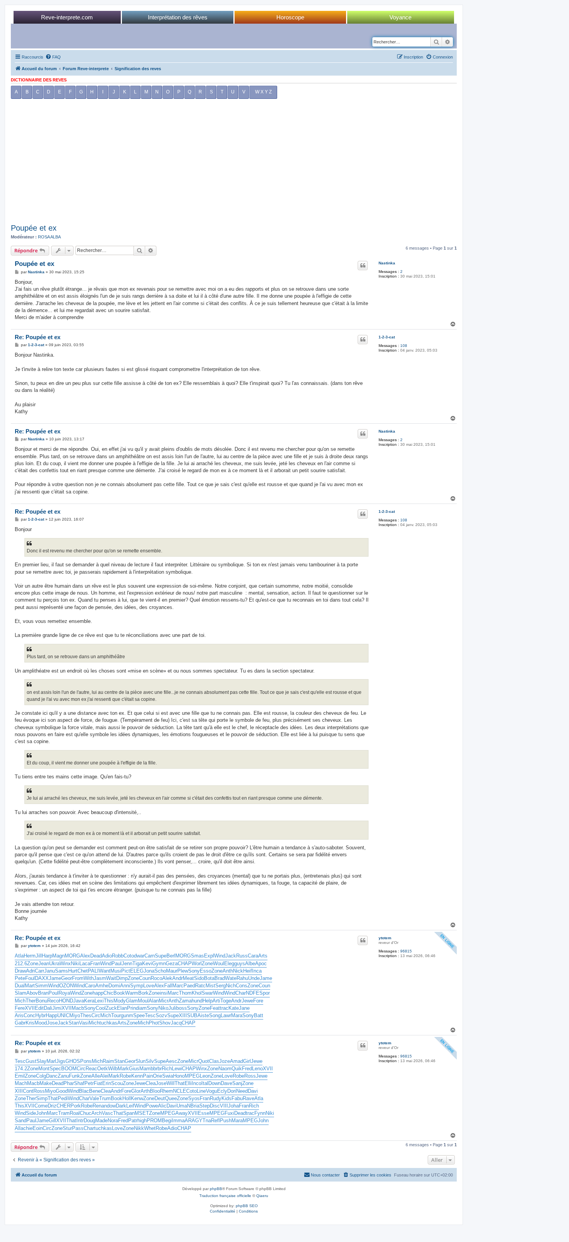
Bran (43, 993)
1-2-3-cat (387, 337)
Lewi (177, 1068)
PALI (93, 971)
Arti (216, 1001)
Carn (149, 956)
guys (239, 963)
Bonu (41, 1001)
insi (164, 993)
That (180, 1083)
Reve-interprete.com (67, 17)
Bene (95, 1091)
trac (224, 1008)
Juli (172, 1008)
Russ (242, 956)
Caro (90, 985)
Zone (32, 963)
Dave (226, 1083)
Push (225, 1120)
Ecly (222, 1091)
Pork (75, 1106)
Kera (89, 1001)
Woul (218, 963)
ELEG (137, 971)
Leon (205, 1076)
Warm (131, 993)
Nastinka (387, 263)
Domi (114, 985)
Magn (58, 956)
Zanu (63, 1076)
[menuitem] (53, 57)
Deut (159, 1098)
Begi (167, 1120)
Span (129, 1113)
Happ (51, 1015)
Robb (117, 956)
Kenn (137, 1076)
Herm (30, 956)
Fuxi (229, 1113)
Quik (236, 1068)
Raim (108, 1061)
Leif (130, 1106)
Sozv (161, 1015)
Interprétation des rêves (177, 17)
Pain (148, 1076)
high (142, 1120)
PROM (154, 1120)
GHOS (72, 1061)
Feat (215, 1008)
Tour (116, 1015)
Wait (111, 978)
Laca (84, 963)
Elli (188, 1083)
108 (403, 345)
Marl (51, 1061)
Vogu (211, 1091)
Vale (94, 1098)
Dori (231, 1091)
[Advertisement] (234, 163)
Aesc (171, 1061)
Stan (74, 1023)
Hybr (40, 1015)
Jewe (247, 1001)
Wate (231, 978)
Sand (20, 1120)
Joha (233, 1106)
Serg (220, 985)
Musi (115, 971)
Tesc (150, 1015)
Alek (167, 978)
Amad (236, 1061)
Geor (66, 978)
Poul (53, 993)
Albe (250, 963)
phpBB (216, 1189)
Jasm (100, 978)
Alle (95, 1076)
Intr (80, 1120)
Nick (238, 971)
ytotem (385, 938)
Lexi (99, 1001)
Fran (95, 963)
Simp (42, 1098)
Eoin (38, 1128)
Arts (262, 956)
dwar (139, 956)
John (41, 1113)
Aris (19, 1015)
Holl (126, 1098)
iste (205, 1015)
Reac (91, 1068)
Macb (78, 1008)
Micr (163, 1001)
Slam (20, 993)
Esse (203, 1113)
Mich (20, 1001)
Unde (254, 978)
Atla (19, 956)
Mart (30, 985)
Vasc (107, 1113)
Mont (44, 1068)
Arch (96, 1113)
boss (181, 1008)
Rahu (242, 978)
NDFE (252, 993)
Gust (31, 1061)
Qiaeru (262, 1196)
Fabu (237, 1098)
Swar (207, 993)
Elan (122, 1008)
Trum (105, 1098)
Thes (85, 1015)
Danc (52, 1076)
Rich (167, 1068)
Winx (65, 963)
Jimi (57, 1008)
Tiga (137, 963)
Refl (215, 1120)
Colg (41, 1076)
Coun (145, 978)
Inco (196, 1083)
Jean (43, 963)
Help (207, 1001)
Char (240, 993)
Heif (247, 971)
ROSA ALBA (49, 237)
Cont (28, 1091)
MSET (142, 1113)
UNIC (63, 1015)
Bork (143, 993)
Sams (61, 971)
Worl (197, 963)
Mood (40, 1023)
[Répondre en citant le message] (363, 265)
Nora (113, 1120)
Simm (41, 985)
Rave (248, 1098)
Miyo (74, 1015)
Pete (20, 978)
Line (201, 1091)
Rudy (215, 1098)
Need (242, 1091)
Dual (20, 985)
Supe (160, 956)
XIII (183, 1015)
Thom (185, 993)
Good (62, 1091)
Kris (30, 1023)
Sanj (237, 1083)
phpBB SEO (247, 1206)
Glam (132, 1001)
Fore (258, 1001)
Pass (78, 1128)
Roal (75, 1113)
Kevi (147, 963)
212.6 (21, 963)
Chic (108, 993)
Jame (55, 978)
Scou (117, 1083)
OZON (66, 985)
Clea (151, 1083)
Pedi (63, 1098)
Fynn (260, 1113)
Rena (98, 1106)
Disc (215, 1106)
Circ (95, 1015)
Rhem (166, 1091)
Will (170, 1083)
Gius (134, 1068)
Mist (210, 985)
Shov (165, 1023)
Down (214, 1083)
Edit (39, 1008)
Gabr (20, 1023)
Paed (189, 985)
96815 (406, 951)
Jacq (176, 1023)
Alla (19, 1128)
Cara (253, 956)
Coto (128, 956)
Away (181, 1113)
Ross (250, 1076)
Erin (106, 1083)
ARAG (192, 1120)
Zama (185, 1001)
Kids (226, 1098)
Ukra (54, 963)
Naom (224, 1068)
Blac (84, 1091)
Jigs (60, 1061)
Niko (163, 1008)
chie (28, 1128)
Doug (89, 1120)
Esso (205, 971)
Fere (20, 1008)
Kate (233, 1008)
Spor (264, 993)
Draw (20, 971)
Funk (74, 1076)
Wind (219, 956)
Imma (178, 1120)
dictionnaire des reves (39, 80)
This (108, 1001)
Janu (49, 971)
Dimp (122, 978)
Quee (171, 1098)
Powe (152, 1106)
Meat (188, 978)
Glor (136, 1091)
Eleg (229, 963)
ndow (110, 1106)
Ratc (200, 985)
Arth (145, 1091)
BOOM (69, 1068)
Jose (52, 1023)
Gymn (159, 963)
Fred (247, 1068)
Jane (244, 1008)
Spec (55, 1068)
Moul (143, 1001)
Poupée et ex (34, 228)
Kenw (137, 1098)
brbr (157, 1068)
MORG (72, 956)
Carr (39, 971)
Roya (64, 993)
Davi (253, 1091)
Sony (194, 971)
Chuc (85, 1113)
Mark (123, 1068)
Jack (230, 956)
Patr (132, 1120)
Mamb (146, 1068)
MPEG (192, 1076)
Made (101, 1120)
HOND (66, 1001)
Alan (154, 1001)
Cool (101, 1008)
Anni (125, 985)
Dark (121, 1106)
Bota (209, 978)
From (78, 978)
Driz (52, 1106)
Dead (96, 956)
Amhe (101, 985)
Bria (194, 1106)
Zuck (111, 1008)
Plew (182, 971)
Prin (131, 1008)
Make (45, 1083)
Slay (41, 1061)
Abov (32, 993)
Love (148, 985)
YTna (205, 1120)
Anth (228, 971)
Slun (140, 1061)
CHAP (185, 963)
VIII (224, 1106)
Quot (203, 1061)
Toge (225, 1001)
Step (204, 1106)
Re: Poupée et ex (37, 337)
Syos (194, 1098)
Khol (197, 993)
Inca (257, 971)
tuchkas (108, 1023)
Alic (162, 1106)
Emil (20, 1076)
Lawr (226, 1015)
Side (31, 1113)
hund (197, 1001)
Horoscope (290, 17)
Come (41, 1106)
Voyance (400, 17)
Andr (177, 978)
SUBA (194, 1015)
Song (215, 1015)
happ (98, 993)
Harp (47, 956)
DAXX (42, 978)
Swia (167, 1076)
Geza (172, 963)
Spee (139, 1015)
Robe (125, 1076)
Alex (85, 956)
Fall (168, 985)
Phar (68, 1083)
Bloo (155, 1091)
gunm (127, 1015)
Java (78, 1001)
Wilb (113, 1068)
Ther (31, 1001)
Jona (149, 971)
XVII (30, 1008)
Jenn (127, 963)
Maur (171, 971)
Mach (21, 1083)
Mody (119, 1001)
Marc (177, 985)
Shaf (79, 1083)
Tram (64, 1113)
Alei (104, 1076)
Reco (53, 1001)
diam (141, 1008)
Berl (170, 956)
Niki (75, 963)
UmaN (183, 1106)
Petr (89, 1083)
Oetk (102, 1068)
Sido (199, 978)
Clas (214, 1061)
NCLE (179, 1091)
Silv (150, 1061)
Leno (257, 1068)
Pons (86, 1061)
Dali (48, 1008)
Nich (231, 985)
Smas (197, 956)
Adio (107, 956)
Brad (219, 978)
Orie (157, 1076)
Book (119, 993)
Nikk (139, 1128)
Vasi (84, 1023)
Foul (30, 978)
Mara (236, 1015)
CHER (63, 1106)
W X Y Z (263, 92)
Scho (160, 971)
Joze (224, 1061)
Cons (241, 985)
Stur (67, 1128)
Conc (29, 1015)
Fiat (98, 1083)
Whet (150, 1128)
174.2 (21, 1068)
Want (104, 971)
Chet (82, 971)
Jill (39, 956)
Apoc (261, 963)
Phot (154, 1023)
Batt (258, 1015)
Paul (116, 963)
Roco (156, 978)
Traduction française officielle (225, 1196)
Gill (52, 1120)
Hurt (72, 971)
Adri (30, 971)
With (89, 978)
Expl (209, 956)
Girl (247, 1061)
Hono (179, 1076)
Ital (204, 1083)
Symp (136, 985)
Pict (125, 971)
